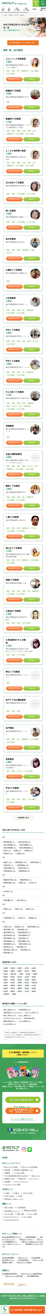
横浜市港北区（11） (10, 938)
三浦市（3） (22, 918)
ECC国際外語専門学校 (9, 1274)
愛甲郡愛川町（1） (9, 842)
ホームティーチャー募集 (12, 1184)
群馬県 (34, 971)
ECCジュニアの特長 (11, 1167)
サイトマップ (34, 1179)
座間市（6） (22, 882)
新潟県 (13, 977)
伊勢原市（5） (29, 850)
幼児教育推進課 (31, 1237)
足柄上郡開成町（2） (10, 845)
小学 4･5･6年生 (26, 9)
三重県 (27, 979)
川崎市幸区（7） (9, 865)
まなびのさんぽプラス (11, 1220)
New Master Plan (29, 1018)
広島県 (27, 985)
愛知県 (20, 979)
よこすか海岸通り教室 (16, 151)
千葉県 (21, 974)
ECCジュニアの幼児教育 (30, 1167)
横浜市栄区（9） (24, 938)
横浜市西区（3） (22, 947)
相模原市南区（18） (10, 882)
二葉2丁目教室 (12, 517)
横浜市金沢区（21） (10, 935)
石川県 (27, 977)
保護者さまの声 (9, 1179)
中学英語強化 (21, 1207)
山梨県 (35, 974)
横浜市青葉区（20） (34, 926)
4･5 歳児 (9, 9)
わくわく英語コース (10, 1024)
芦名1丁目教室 (12, 788)
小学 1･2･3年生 (17, 9)
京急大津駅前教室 (14, 454)
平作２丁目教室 (13, 361)
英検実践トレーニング (12, 1211)
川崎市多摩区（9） (9, 868)
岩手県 (27, 968)
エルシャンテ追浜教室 (16, 59)
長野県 (6, 977)
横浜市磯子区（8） (9, 932)
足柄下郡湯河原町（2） (27, 847)
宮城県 (6, 971)
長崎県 (13, 991)
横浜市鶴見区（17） (10, 944)
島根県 (13, 985)
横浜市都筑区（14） (24, 941)
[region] (23, 10)
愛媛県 (20, 988)
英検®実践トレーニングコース (13, 1012)
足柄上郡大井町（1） (24, 842)
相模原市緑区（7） (26, 879)
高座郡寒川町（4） (24, 871)
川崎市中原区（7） (24, 868)
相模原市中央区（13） (10, 879)
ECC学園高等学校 (33, 1276)
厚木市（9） (7, 850)
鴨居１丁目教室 (13, 486)
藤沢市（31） (30, 909)
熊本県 (20, 991)
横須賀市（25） (20, 926)
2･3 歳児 (3, 9)
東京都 (28, 974)
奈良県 (27, 982)
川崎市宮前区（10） (10, 871)
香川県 (13, 988)
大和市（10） (8, 926)
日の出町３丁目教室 (15, 182)
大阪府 (13, 982)
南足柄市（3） (33, 918)
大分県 (27, 991)
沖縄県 (14, 994)
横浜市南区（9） (9, 952)
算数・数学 (20, 1214)
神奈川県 (13, 974)
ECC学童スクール (8, 1260)
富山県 (20, 977)
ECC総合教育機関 (8, 1258)
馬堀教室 (10, 426)
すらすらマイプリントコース (12, 1018)
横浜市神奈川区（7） (24, 932)
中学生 (34, 9)
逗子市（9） (33, 882)
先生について (36, 1176)
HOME (5, 1157)
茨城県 (20, 971)
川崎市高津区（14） (23, 865)
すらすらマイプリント (11, 1217)
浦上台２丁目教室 (14, 548)
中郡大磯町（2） (9, 900)
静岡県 (13, 979)
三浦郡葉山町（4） (9, 918)
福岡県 (34, 988)
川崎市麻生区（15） (21, 862)
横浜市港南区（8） (24, 935)
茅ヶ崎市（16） (8, 891)
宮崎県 (34, 991)
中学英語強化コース (25, 1009)
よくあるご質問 (19, 1173)
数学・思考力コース (10, 1015)
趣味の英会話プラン (10, 1021)
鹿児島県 (6, 994)
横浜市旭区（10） (9, 929)
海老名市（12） (8, 853)
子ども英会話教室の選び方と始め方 (16, 1176)
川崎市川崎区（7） (36, 862)
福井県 (34, 977)
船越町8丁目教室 (13, 91)
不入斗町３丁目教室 (15, 392)
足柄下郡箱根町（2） (26, 845)
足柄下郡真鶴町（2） (10, 847)
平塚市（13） (19, 909)
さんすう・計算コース (32, 1012)
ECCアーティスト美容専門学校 (31, 1274)
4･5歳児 (16, 1193)
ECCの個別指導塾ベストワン (11, 1237)
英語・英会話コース (10, 1009)
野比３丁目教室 (13, 672)
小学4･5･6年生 (9, 1196)
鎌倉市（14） (8, 862)
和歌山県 (34, 982)
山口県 (34, 985)
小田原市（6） (20, 853)
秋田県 (20, 968)
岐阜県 (6, 979)
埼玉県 (6, 974)
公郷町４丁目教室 (14, 270)
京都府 (6, 982)
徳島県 (6, 988)
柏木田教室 (11, 239)
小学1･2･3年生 (27, 1193)
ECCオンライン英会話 (24, 1262)
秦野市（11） (8, 909)
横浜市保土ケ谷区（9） (11, 949)
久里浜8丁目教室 (13, 611)
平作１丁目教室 (13, 330)
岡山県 (20, 985)
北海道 (6, 968)
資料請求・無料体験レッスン (23, 1170)
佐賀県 (6, 991)
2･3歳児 (7, 1193)
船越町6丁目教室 (13, 119)
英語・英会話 (8, 1207)
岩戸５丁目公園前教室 (16, 700)
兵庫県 (20, 982)
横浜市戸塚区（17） (25, 944)
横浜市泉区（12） (23, 929)
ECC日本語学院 (23, 1260)
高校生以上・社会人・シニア (13, 1199)
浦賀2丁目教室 (12, 580)
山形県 (34, 968)
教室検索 (7, 1170)
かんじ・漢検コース (25, 1015)
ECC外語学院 (35, 1258)
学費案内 (7, 1173)
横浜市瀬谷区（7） (9, 941)
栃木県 (27, 971)
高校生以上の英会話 (30, 1210)
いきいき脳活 (27, 1217)
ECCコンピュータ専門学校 (14, 1276)
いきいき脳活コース (25, 1021)
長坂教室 (10, 759)
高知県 (27, 988)
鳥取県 (6, 985)
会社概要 (7, 1181)
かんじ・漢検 (32, 1214)
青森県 (13, 968)
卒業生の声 (22, 1179)
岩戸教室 (10, 728)
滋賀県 (34, 979)
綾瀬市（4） (18, 850)
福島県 (13, 971)
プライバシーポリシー (21, 1181)
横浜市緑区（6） (26, 949)
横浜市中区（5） (9, 947)
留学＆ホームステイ (26, 1239)
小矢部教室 (11, 298)
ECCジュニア (22, 1258)
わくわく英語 (8, 1214)
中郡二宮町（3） (22, 900)
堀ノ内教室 (11, 211)
